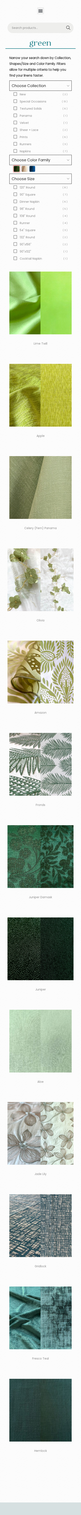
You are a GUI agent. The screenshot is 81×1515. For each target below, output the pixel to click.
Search (68, 28)
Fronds (40, 805)
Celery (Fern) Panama (40, 528)
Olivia (40, 620)
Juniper (40, 989)
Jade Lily (40, 1174)
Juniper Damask (40, 897)
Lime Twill (40, 343)
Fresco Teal (40, 1358)
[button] (40, 10)
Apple (41, 436)
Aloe (40, 1082)
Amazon (40, 713)
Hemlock (40, 1451)
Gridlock (40, 1266)
